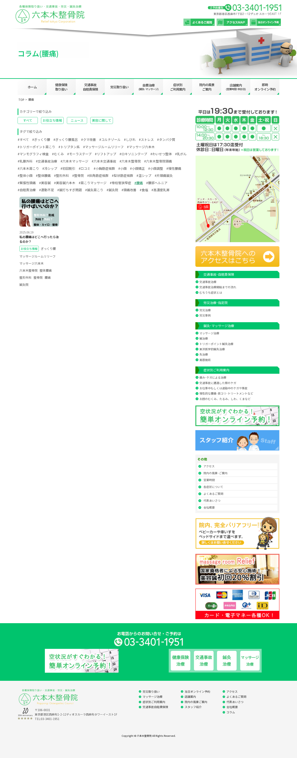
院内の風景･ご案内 (215, 473)
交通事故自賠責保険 (90, 87)
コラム (230, 712)
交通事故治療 (207, 282)
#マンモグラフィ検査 (33, 153)
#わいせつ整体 (161, 153)
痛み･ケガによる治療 (212, 377)
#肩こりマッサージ (92, 182)
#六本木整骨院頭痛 (158, 161)
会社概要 (209, 507)
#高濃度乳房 (160, 189)
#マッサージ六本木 (141, 146)
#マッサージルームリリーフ (103, 146)
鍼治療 (203, 338)
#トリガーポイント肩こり (36, 146)
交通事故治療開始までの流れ (217, 287)
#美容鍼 (45, 182)
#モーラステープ (79, 153)
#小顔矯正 (137, 168)
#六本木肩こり (28, 168)
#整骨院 (78, 175)
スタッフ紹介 (193, 707)
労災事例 (205, 315)
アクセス (209, 466)
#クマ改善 (88, 139)
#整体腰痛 (43, 175)
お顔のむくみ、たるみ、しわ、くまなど (225, 399)
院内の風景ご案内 (206, 87)
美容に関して (101, 120)
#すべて (23, 139)
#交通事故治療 (46, 161)
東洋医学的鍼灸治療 (212, 349)
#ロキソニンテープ (133, 153)
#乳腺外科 (25, 161)
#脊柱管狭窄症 (120, 182)
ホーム (32, 86)
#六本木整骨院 (130, 161)
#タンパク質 (166, 139)
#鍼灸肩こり (94, 189)
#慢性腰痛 (173, 168)
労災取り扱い (119, 86)
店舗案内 (190, 697)
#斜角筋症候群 (97, 175)
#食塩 (144, 189)
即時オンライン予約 (265, 87)
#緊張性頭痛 (27, 182)
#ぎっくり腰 (41, 139)
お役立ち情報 (52, 120)
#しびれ (130, 139)
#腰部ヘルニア (156, 182)
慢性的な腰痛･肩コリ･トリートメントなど (226, 393)
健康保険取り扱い (61, 87)
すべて (27, 120)
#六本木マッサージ (74, 161)
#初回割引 (67, 168)
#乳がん (181, 153)
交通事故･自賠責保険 (218, 274)
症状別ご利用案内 (177, 87)
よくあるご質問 (213, 494)
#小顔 (122, 168)
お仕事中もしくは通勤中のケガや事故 (223, 388)
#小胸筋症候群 (104, 168)
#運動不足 (46, 189)
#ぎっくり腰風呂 (65, 139)
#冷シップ (49, 168)
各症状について (213, 487)
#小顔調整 (155, 168)
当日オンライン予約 (197, 691)
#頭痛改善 (128, 189)
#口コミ (84, 168)
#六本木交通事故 (104, 161)
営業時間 (209, 480)
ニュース (77, 120)
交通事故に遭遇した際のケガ (217, 383)
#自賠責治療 (27, 189)
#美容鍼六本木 (64, 182)
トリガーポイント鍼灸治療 (216, 344)
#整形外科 (61, 175)
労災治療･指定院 (215, 302)
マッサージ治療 (209, 333)
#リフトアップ (105, 153)
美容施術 (205, 360)
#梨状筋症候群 (122, 175)
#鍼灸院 (112, 189)
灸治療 (203, 354)
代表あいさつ (211, 500)
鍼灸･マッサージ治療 (218, 325)
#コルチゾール (110, 139)
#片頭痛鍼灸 (164, 175)
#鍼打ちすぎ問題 (69, 189)
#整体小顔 (25, 175)
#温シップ (143, 175)
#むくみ (58, 153)
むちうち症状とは (210, 292)
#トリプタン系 (69, 146)
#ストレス (146, 139)
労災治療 (205, 310)
